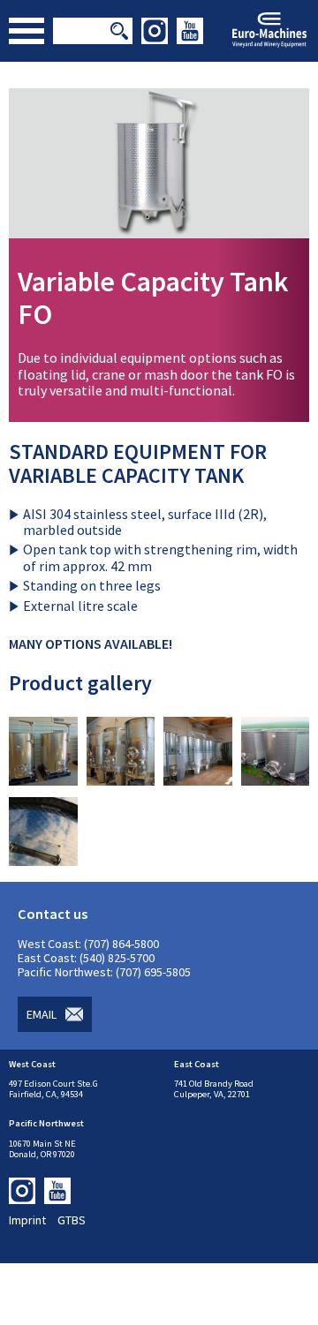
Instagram (154, 31)
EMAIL (41, 1014)
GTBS (71, 1220)
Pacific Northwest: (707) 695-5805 (104, 972)
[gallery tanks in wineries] (43, 780)
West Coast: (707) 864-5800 (88, 944)
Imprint (27, 1220)
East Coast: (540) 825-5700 (86, 958)
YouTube (190, 31)
